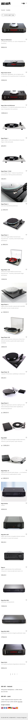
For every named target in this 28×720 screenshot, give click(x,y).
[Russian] (14, 708)
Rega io (3, 567)
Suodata (8, 10)
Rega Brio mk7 (5, 534)
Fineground (23, 717)
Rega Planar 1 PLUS (6, 171)
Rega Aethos (4, 503)
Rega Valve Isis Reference (8, 105)
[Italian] (12, 708)
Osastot (3, 10)
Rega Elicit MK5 (5, 631)
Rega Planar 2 (4, 204)
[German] (9, 708)
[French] (7, 708)
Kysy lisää (20, 701)
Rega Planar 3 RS (5, 269)
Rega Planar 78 (5, 372)
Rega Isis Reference (6, 39)
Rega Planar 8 (4, 403)
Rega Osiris (4, 662)
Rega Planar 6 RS (5, 337)
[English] (2, 708)
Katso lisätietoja (4, 47)
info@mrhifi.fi (12, 717)
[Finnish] (5, 708)
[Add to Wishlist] (26, 39)
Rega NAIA (4, 438)
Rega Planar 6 (4, 304)
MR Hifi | (7, 717)
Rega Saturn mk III (6, 72)
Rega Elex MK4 (5, 600)
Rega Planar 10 (5, 470)
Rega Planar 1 (4, 138)
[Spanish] (17, 708)
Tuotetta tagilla (9, 15)
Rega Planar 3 (4, 235)
